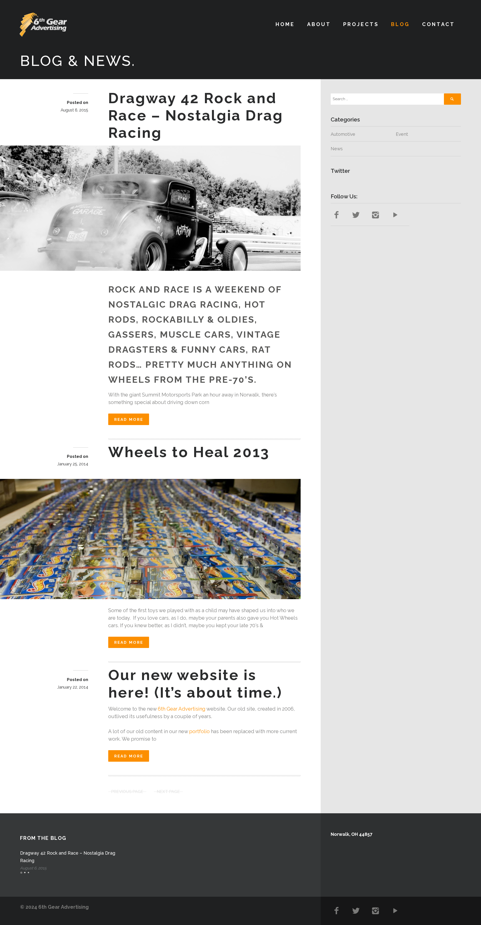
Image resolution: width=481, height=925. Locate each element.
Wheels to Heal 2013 (189, 452)
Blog (400, 24)
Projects (361, 24)
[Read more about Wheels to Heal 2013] (150, 539)
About (319, 24)
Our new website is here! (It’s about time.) (195, 684)
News (337, 148)
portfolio (199, 731)
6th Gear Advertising (181, 709)
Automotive (343, 134)
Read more (128, 419)
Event (402, 134)
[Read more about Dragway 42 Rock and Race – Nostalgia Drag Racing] (150, 208)
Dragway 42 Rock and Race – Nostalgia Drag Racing (195, 116)
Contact (438, 24)
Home (285, 24)
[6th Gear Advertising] (43, 24)
